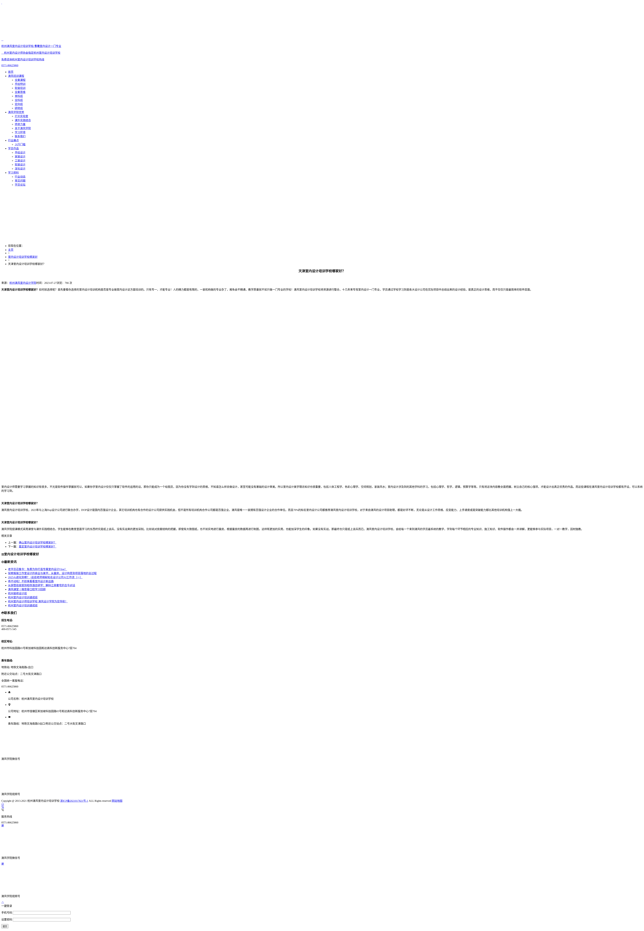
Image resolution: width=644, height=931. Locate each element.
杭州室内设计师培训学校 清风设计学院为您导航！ (38, 601)
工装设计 (20, 160)
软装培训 (20, 88)
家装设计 (20, 156)
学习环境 (20, 132)
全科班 (19, 100)
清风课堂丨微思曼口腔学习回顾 (27, 589)
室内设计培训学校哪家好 (23, 256)
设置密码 (7, 919)
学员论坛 (20, 184)
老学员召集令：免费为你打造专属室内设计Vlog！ (37, 569)
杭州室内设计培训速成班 (23, 597)
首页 (10, 71)
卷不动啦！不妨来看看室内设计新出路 (31, 581)
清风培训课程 (16, 76)
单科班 (19, 96)
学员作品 (13, 148)
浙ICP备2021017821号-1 (74, 800)
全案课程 (20, 80)
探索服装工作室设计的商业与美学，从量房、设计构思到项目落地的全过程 (52, 573)
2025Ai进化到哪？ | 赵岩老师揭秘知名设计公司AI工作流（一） (45, 577)
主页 (10, 249)
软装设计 (20, 164)
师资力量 (20, 124)
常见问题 (20, 180)
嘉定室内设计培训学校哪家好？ (37, 546)
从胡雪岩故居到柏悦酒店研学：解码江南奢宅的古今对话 (41, 585)
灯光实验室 (21, 116)
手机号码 (7, 912)
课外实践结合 (23, 120)
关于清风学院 (23, 128)
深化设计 (20, 168)
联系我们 (20, 136)
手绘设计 (20, 152)
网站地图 (117, 800)
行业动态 (20, 176)
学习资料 (13, 172)
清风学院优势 (16, 112)
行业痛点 (13, 140)
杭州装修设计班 (17, 593)
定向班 (19, 104)
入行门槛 (20, 144)
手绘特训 (20, 84)
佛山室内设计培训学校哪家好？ (37, 542)
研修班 (19, 108)
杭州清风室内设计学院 (22, 282)
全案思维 (20, 92)
